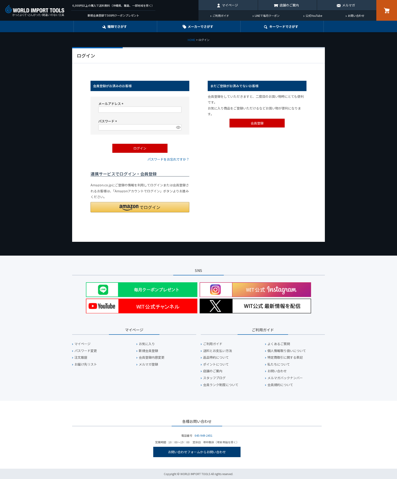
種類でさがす (117, 26)
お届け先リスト (85, 364)
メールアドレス (111, 103)
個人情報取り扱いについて (286, 351)
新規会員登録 (148, 351)
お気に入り (147, 344)
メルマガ (348, 5)
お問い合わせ (356, 15)
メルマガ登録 (148, 364)
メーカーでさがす (200, 26)
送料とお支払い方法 (217, 351)
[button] (140, 207)
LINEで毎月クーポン (267, 15)
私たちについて (278, 364)
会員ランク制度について (220, 385)
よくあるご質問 (278, 344)
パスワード (108, 121)
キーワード (283, 26)
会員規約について (280, 385)
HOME (191, 40)
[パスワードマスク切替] (178, 127)
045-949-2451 (204, 435)
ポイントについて (216, 364)
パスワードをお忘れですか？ (168, 159)
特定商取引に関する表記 (285, 357)
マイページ (230, 5)
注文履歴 (80, 357)
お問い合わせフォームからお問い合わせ (197, 452)
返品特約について (216, 357)
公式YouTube (314, 15)
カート (386, 10)
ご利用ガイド (221, 15)
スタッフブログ (214, 378)
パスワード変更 (85, 351)
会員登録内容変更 (151, 357)
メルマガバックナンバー (285, 378)
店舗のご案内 (289, 5)
